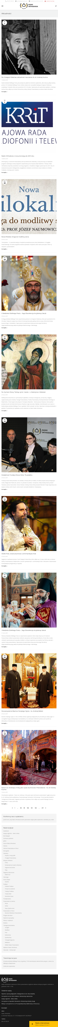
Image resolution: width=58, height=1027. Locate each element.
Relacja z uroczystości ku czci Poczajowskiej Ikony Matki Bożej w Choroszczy (20, 1003)
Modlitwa (7, 930)
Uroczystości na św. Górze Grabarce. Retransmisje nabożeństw (17, 996)
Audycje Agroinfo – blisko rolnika (11, 833)
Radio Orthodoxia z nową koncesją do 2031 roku (18, 156)
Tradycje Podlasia (9, 891)
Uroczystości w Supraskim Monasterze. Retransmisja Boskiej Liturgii (18, 1001)
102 (36, 808)
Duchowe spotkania (8, 838)
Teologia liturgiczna (9, 940)
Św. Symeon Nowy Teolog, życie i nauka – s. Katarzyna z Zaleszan (24, 392)
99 (24, 808)
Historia (5, 846)
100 (28, 808)
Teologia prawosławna (9, 925)
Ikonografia (6, 851)
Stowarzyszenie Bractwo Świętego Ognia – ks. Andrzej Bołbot (22, 711)
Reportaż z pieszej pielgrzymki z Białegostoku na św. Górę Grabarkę (18, 993)
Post (6, 932)
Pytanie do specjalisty (8, 918)
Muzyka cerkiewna (7, 860)
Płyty (6, 870)
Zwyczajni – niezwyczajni (9, 950)
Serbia (6, 906)
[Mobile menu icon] (2, 6)
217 (43, 808)
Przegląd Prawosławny (10, 858)
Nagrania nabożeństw (8, 872)
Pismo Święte (6, 879)
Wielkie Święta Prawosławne (12, 945)
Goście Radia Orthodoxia (9, 843)
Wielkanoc (7, 942)
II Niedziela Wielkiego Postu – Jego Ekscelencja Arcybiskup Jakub (24, 313)
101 (32, 808)
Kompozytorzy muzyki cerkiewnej (13, 865)
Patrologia (5, 877)
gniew (4, 841)
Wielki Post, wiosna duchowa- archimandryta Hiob (19, 554)
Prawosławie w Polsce (8, 911)
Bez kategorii (6, 836)
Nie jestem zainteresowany (30, 529)
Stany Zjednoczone (9, 908)
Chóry (6, 862)
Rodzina (5, 923)
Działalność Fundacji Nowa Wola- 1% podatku (17, 475)
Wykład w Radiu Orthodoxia (10, 947)
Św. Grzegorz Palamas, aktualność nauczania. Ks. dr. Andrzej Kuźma (25, 77)
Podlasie (5, 884)
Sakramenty (8, 935)
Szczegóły (4, 91)
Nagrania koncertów (10, 867)
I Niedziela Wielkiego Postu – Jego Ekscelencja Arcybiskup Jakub (24, 630)
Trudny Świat (8, 894)
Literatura (5, 853)
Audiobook (6, 831)
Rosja (6, 903)
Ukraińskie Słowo (9, 896)
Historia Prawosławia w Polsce (10, 848)
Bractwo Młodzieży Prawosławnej (13, 913)
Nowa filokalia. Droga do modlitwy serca (15, 237)
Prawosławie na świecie (9, 901)
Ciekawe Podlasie (9, 886)
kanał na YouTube (50, 1)
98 (20, 808)
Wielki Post (7, 874)
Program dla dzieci (7, 915)
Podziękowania (7, 898)
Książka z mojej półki (10, 855)
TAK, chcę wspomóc (30, 524)
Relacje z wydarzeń (8, 920)
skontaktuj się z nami (48, 819)
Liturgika (7, 927)
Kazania (7, 881)
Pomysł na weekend (10, 889)
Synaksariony (8, 937)
